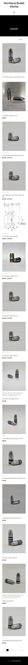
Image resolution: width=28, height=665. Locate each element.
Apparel (4, 395)
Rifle (3, 74)
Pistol (4, 152)
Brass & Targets (7, 392)
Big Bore (4, 394)
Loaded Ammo (11, 395)
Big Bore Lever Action (14, 394)
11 (23, 650)
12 (2, 652)
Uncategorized (12, 395)
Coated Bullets (12, 393)
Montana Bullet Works (14, 4)
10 (20, 650)
